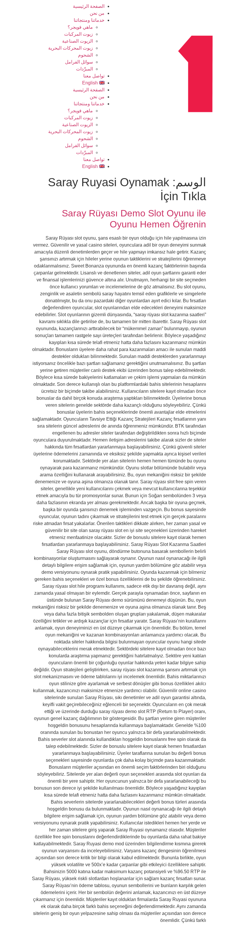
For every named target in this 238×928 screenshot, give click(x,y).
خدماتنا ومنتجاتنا (89, 20)
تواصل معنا (93, 75)
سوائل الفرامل (79, 61)
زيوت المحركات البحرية (70, 48)
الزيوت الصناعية (77, 41)
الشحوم (85, 55)
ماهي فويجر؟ (80, 27)
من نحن (97, 13)
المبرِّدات (84, 68)
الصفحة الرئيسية (88, 6)
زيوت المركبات (78, 34)
